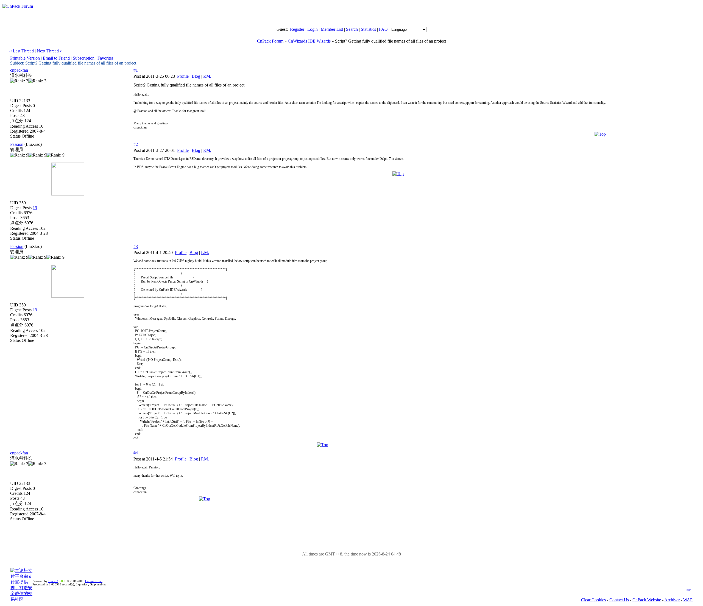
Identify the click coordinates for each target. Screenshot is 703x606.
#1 (135, 70)
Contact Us (619, 599)
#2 (135, 144)
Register (297, 29)
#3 (135, 246)
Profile (183, 76)
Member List (332, 29)
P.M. (207, 76)
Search (352, 29)
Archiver (672, 599)
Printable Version (25, 58)
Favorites (105, 58)
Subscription (83, 58)
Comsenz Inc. (93, 581)
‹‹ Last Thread (21, 51)
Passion (16, 144)
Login (312, 29)
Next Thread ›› (50, 51)
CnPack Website (646, 599)
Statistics (368, 29)
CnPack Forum (270, 41)
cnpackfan (19, 70)
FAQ (383, 29)
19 (35, 207)
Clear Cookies (593, 599)
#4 (135, 453)
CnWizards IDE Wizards (309, 41)
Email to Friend (56, 58)
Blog (196, 76)
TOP (688, 589)
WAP (688, 599)
